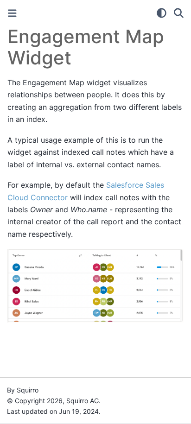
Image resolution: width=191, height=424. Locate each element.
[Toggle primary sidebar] (12, 13)
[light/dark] (161, 13)
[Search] (178, 13)
